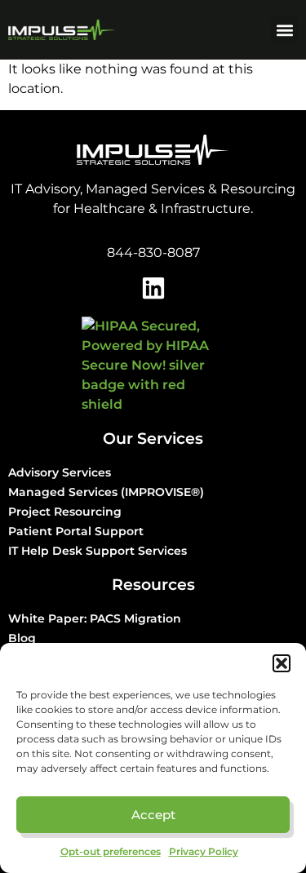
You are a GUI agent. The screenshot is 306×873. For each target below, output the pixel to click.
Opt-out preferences (110, 851)
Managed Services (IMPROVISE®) (106, 492)
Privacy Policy (203, 851)
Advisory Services (59, 472)
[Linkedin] (153, 288)
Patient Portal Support (76, 531)
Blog (22, 638)
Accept (153, 814)
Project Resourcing (65, 511)
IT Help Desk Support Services (97, 550)
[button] (281, 663)
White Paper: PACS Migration (94, 618)
